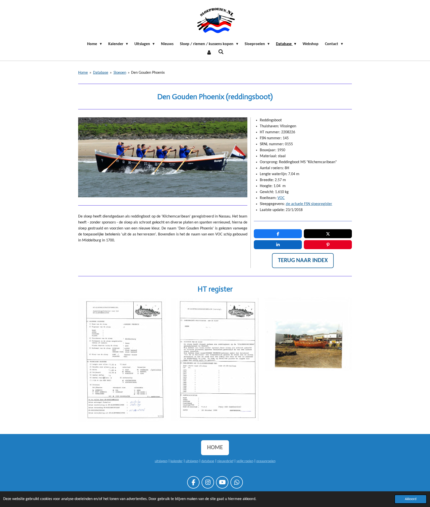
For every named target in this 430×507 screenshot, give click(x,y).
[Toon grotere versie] (121, 360)
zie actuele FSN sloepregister (309, 204)
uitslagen (161, 461)
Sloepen (119, 73)
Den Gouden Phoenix (148, 73)
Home (83, 73)
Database (100, 73)
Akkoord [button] (410, 499)
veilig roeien (244, 461)
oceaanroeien (265, 461)
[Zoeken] (221, 52)
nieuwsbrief (225, 461)
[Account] (209, 52)
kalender (176, 461)
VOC (281, 198)
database (207, 461)
